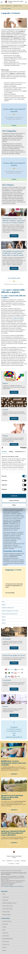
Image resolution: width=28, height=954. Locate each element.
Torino (2, 5)
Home (3, 860)
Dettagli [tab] (11, 451)
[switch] (24, 480)
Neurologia (16, 860)
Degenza (5, 706)
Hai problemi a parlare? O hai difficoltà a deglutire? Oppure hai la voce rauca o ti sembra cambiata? (14, 220)
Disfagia (3, 619)
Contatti (4, 927)
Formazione (11, 863)
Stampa (4, 950)
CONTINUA (14, 235)
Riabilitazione (8, 5)
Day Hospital (7, 639)
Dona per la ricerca (6, 921)
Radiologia (23, 860)
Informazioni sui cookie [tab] (21, 451)
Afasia (3, 601)
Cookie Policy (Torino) (7, 908)
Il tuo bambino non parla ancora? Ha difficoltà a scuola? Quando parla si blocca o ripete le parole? (13, 253)
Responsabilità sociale (7, 938)
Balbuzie (5, 383)
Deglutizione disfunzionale (8, 607)
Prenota (17, 863)
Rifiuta (14, 505)
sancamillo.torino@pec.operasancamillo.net (13, 886)
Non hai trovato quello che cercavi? (14, 655)
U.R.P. (3, 894)
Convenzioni (7, 680)
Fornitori (4, 947)
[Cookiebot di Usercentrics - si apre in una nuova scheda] (20, 448)
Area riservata (5, 941)
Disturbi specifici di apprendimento (9, 613)
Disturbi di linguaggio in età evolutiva (10, 610)
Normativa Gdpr (6, 911)
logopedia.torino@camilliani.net (14, 737)
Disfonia (5, 436)
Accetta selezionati (14, 500)
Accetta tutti (14, 495)
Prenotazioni (5, 900)
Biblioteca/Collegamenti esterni (9, 903)
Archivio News (5, 897)
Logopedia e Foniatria (18, 5)
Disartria (5, 409)
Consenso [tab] (4, 451)
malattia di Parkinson (18, 318)
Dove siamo (5, 924)
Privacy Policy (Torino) (7, 905)
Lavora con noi (5, 944)
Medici (3, 929)
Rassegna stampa (6, 914)
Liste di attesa (5, 935)
